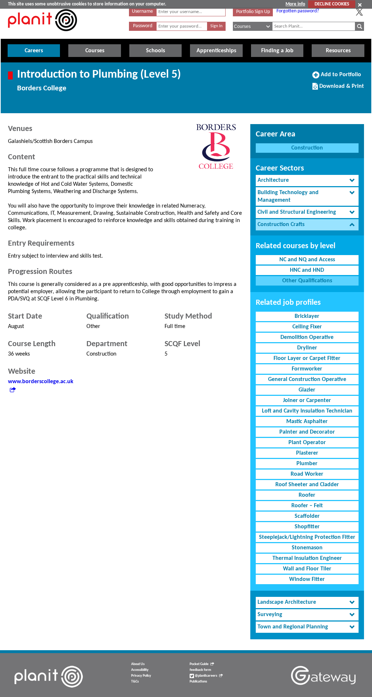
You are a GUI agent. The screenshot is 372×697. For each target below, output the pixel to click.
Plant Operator (307, 443)
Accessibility (140, 670)
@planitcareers (205, 675)
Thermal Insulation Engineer (307, 558)
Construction (307, 148)
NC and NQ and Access (307, 260)
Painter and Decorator (307, 432)
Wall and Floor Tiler (307, 569)
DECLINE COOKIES (332, 4)
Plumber (307, 464)
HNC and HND (307, 270)
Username (142, 11)
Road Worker (307, 474)
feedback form (200, 670)
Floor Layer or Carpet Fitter (307, 358)
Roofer (307, 495)
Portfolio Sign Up (253, 12)
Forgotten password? (297, 11)
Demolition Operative (306, 337)
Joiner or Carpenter (307, 400)
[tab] (307, 180)
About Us (138, 664)
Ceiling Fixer (307, 327)
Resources (338, 51)
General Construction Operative (307, 379)
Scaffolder (307, 516)
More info (295, 4)
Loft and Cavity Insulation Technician (307, 411)
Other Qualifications (307, 281)
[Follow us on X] (359, 12)
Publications (198, 681)
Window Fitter (307, 579)
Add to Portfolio (340, 77)
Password (142, 26)
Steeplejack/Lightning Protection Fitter (307, 537)
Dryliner (307, 348)
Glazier (307, 390)
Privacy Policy (141, 675)
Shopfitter (307, 527)
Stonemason (307, 548)
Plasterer (307, 453)
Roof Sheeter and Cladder (307, 485)
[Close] (359, 4)
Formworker (307, 369)
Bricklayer (307, 316)
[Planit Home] (42, 35)
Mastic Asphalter (307, 422)
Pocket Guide (199, 664)
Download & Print (341, 89)
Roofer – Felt (307, 506)
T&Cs (135, 681)
